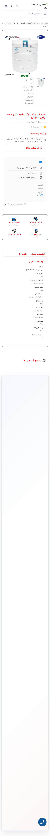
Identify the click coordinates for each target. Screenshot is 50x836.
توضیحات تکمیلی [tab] (38, 254)
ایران (42, 290)
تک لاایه (40, 317)
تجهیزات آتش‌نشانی (39, 691)
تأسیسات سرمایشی (25, 659)
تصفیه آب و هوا (40, 677)
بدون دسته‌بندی (37, 23)
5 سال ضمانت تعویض (36, 297)
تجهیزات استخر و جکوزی (37, 673)
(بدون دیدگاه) (35, 127)
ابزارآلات (42, 682)
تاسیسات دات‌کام (39, 705)
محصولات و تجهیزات (38, 653)
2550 (41, 324)
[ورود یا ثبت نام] (11, 6)
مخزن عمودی (39, 310)
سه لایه (35, 317)
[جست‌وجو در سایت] (17, 6)
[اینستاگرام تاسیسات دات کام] (30, 820)
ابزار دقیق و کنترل (39, 686)
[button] (8, 39)
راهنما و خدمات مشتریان (37, 698)
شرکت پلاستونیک (37, 283)
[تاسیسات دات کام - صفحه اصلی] (34, 6)
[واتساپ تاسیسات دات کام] (25, 820)
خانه (46, 23)
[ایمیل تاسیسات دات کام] (19, 820)
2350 (41, 303)
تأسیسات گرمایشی (39, 664)
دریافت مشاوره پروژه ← (25, 805)
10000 (41, 276)
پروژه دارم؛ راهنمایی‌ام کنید (23, 464)
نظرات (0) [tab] (23, 254)
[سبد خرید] (6, 6)
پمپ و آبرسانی (40, 668)
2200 (41, 331)
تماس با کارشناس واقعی (23, 456)
